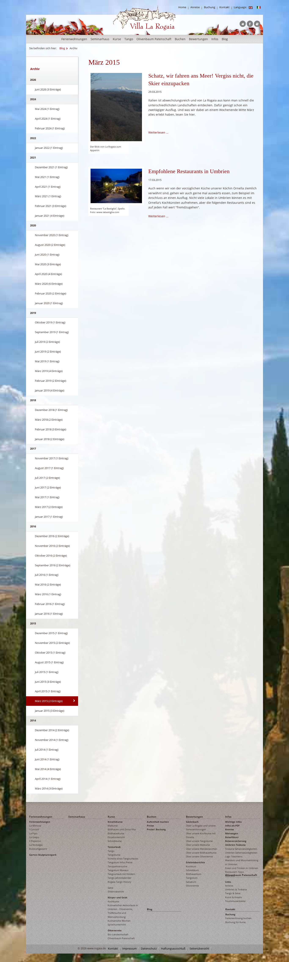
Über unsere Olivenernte (199, 856)
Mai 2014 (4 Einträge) (48, 769)
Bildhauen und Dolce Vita (122, 829)
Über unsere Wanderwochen (201, 848)
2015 (33, 623)
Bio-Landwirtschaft (118, 934)
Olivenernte (115, 930)
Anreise (195, 7)
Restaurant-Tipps (234, 871)
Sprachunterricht (117, 924)
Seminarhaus (100, 39)
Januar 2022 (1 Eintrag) (49, 148)
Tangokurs (191, 877)
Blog (225, 39)
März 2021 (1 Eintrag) (48, 196)
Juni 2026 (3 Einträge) (48, 89)
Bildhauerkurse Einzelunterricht (116, 835)
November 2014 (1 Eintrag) (51, 740)
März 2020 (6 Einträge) (49, 284)
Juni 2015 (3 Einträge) (48, 682)
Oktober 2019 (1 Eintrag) (50, 322)
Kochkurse (113, 901)
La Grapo (34, 837)
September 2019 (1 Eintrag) (52, 332)
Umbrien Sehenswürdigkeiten (241, 852)
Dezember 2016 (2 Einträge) (52, 536)
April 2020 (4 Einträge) (48, 274)
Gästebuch (192, 821)
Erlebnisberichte (195, 862)
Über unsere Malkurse (198, 844)
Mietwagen (231, 833)
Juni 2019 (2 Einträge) (48, 351)
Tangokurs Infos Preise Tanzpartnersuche (120, 864)
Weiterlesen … (158, 132)
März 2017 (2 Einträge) (49, 507)
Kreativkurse (115, 821)
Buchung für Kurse (235, 922)
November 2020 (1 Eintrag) (51, 235)
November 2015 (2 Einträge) (52, 643)
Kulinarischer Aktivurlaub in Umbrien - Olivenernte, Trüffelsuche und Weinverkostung (123, 911)
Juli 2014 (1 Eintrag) (46, 749)
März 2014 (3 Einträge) (49, 788)
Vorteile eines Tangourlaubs (123, 858)
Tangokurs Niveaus (118, 870)
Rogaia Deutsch (122, 33)
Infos (214, 39)
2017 (33, 448)
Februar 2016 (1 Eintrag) (50, 604)
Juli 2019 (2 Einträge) (47, 342)
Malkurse (113, 825)
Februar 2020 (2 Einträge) (50, 293)
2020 (33, 225)
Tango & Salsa (232, 893)
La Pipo (33, 833)
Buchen (180, 39)
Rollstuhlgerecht (38, 848)
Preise (150, 825)
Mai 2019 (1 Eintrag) (47, 361)
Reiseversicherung (235, 841)
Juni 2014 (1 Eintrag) (47, 759)
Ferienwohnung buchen (238, 918)
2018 (33, 400)
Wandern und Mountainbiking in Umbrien (241, 862)
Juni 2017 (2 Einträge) (48, 487)
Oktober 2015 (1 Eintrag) (50, 652)
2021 (33, 157)
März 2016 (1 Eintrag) (48, 594)
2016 (33, 526)
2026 (33, 80)
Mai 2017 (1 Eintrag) (47, 497)
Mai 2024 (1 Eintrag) (47, 109)
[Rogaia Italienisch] (259, 7)
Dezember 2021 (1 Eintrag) (51, 167)
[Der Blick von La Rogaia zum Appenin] (116, 107)
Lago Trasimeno (233, 856)
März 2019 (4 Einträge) (49, 371)
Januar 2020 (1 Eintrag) (49, 303)
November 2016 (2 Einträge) (52, 546)
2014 (33, 720)
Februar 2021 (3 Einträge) (50, 206)
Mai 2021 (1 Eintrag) (47, 177)
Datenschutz (149, 948)
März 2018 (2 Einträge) (49, 419)
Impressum (129, 948)
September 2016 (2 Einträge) (52, 565)
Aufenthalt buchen (158, 821)
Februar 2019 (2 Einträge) (50, 381)
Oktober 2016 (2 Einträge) (51, 555)
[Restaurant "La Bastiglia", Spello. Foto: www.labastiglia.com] (116, 185)
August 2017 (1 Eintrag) (49, 468)
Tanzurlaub (114, 846)
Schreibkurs (192, 870)
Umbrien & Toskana (236, 889)
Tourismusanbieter (235, 901)
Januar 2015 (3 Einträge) (49, 711)
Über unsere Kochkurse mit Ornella (201, 835)
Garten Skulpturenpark (42, 854)
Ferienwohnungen (74, 39)
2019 (33, 313)
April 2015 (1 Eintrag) (48, 691)
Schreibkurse (115, 841)
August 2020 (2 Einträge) (50, 245)
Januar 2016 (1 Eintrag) (49, 614)
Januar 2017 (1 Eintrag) (49, 517)
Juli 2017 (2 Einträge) (47, 478)
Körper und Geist (117, 897)
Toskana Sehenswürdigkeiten (241, 848)
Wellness (230, 875)
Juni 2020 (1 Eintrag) (47, 254)
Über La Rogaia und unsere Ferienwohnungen (201, 827)
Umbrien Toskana (235, 844)
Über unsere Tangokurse (199, 841)
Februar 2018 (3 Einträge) (50, 429)
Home (182, 7)
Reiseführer (232, 837)
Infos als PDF (232, 825)
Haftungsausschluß (173, 948)
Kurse (117, 39)
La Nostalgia (36, 844)
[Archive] (251, 7)
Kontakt (224, 7)
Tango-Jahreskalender (119, 877)
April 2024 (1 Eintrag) (48, 118)
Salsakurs (191, 881)
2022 (33, 138)
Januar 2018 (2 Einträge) (49, 439)
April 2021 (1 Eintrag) (48, 187)
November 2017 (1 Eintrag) (51, 458)
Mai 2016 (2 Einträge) (48, 584)
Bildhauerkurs (193, 874)
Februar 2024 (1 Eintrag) (50, 128)
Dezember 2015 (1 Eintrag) (51, 633)
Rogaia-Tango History (119, 881)
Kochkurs (191, 866)
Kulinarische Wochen (119, 920)
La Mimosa (35, 825)
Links (228, 881)
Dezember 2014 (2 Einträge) (52, 730)
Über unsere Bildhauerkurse (201, 852)
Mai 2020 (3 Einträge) (48, 264)
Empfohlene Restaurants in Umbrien (189, 171)
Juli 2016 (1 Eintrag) (46, 575)
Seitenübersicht (199, 948)
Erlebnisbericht (116, 891)
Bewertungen (198, 39)
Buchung (209, 7)
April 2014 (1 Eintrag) (48, 779)
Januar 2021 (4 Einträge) (49, 216)
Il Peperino (35, 841)
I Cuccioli (34, 829)
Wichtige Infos (233, 821)
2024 (33, 99)
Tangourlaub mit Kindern (121, 874)
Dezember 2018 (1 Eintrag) (51, 410)
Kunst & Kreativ (233, 897)
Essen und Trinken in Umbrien (241, 868)
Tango (128, 39)
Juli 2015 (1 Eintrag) (46, 672)
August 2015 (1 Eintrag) (49, 662)
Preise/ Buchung (156, 829)
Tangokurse (114, 854)
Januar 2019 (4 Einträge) (49, 390)
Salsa (110, 887)
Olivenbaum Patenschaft (153, 39)
